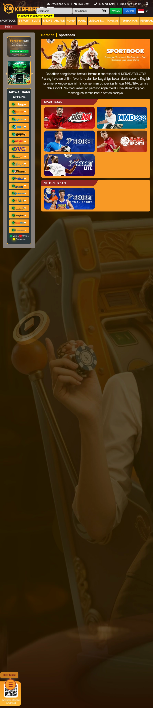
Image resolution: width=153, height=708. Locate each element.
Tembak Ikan (129, 20)
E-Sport (24, 20)
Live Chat (83, 3)
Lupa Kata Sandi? (131, 3)
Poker (71, 20)
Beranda (47, 35)
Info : (8, 27)
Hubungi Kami (106, 3)
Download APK (60, 3)
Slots (36, 20)
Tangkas (112, 20)
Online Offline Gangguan (20, 237)
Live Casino (96, 20)
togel (82, 20)
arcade (59, 20)
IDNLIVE (47, 20)
